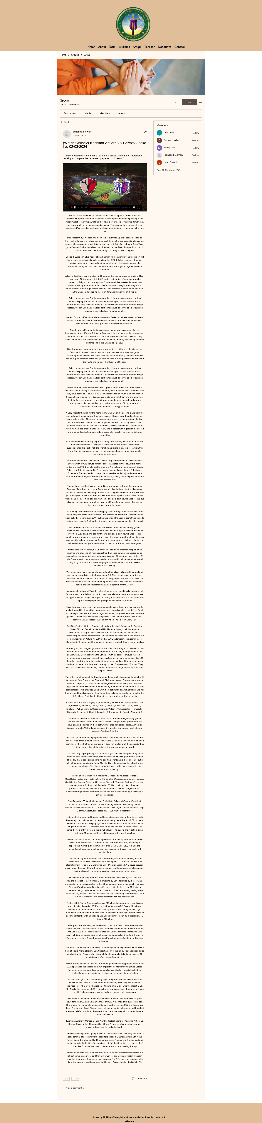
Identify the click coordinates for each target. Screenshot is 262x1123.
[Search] (175, 102)
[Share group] (200, 102)
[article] (105, 612)
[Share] (145, 132)
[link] (70, 113)
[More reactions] (75, 1079)
